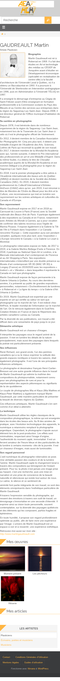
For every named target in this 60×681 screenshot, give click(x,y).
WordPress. (43, 668)
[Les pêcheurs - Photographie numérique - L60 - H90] (39, 570)
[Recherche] (48, 20)
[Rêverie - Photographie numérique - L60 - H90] (12, 600)
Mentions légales (11, 662)
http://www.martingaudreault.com (17, 534)
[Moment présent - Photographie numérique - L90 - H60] (12, 570)
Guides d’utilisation (33, 662)
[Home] (2, 34)
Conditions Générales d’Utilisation (32, 657)
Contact (6, 657)
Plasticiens (6, 635)
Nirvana (31, 668)
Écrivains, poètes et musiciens (17, 640)
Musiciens (6, 644)
